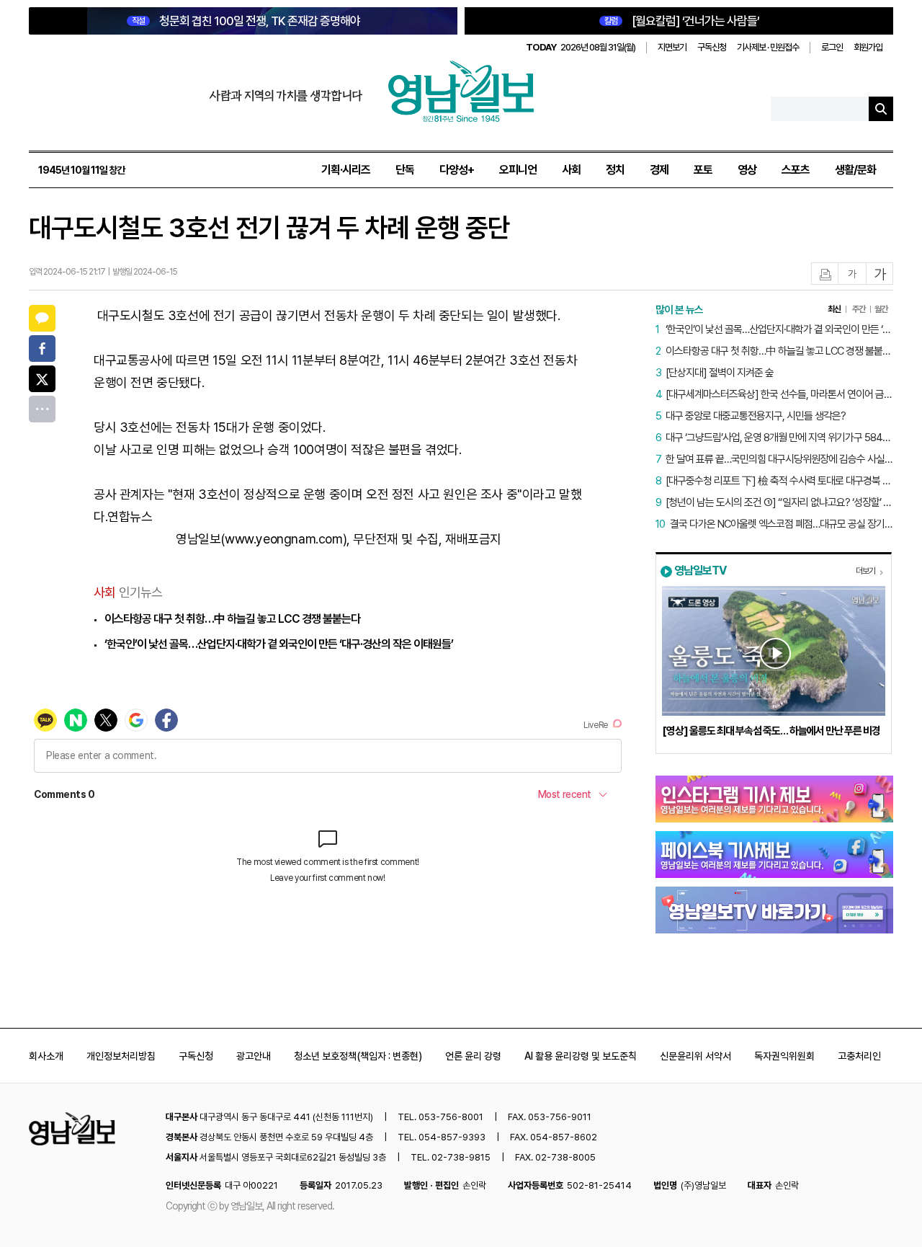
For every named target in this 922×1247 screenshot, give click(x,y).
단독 (404, 170)
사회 (571, 170)
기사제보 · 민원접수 (768, 47)
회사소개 (46, 1056)
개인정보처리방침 (121, 1056)
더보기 (865, 571)
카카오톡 (42, 318)
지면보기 (672, 47)
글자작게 (852, 274)
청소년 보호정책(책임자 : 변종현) (358, 1056)
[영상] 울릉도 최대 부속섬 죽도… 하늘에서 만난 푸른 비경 (771, 730)
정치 (615, 170)
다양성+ (456, 170)
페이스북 (42, 348)
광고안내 (253, 1056)
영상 (747, 170)
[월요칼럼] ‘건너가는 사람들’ (681, 21)
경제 (659, 170)
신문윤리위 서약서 (695, 1056)
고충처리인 (859, 1056)
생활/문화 (855, 170)
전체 (42, 409)
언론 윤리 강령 (473, 1056)
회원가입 (868, 47)
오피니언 (518, 170)
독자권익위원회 (784, 1056)
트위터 (42, 378)
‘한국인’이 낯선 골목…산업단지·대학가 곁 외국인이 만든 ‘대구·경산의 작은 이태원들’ (278, 644)
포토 (703, 170)
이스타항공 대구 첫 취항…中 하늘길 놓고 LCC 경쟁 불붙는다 (232, 619)
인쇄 (825, 274)
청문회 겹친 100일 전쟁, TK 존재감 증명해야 (246, 21)
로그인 (832, 47)
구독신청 (711, 47)
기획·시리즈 (345, 170)
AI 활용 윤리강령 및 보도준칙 (580, 1056)
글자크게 (880, 274)
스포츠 (796, 170)
